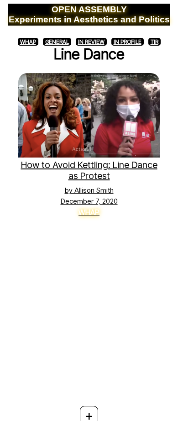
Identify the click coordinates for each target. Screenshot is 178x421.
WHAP (28, 41)
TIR (154, 41)
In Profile (127, 41)
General (57, 41)
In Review (91, 41)
